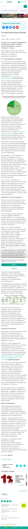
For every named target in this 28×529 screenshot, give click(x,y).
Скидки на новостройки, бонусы (10, 10)
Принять (14, 264)
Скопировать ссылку (14, 39)
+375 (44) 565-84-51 (10, 505)
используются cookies (10, 261)
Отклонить (14, 268)
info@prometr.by (4, 515)
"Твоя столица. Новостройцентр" (10, 77)
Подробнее (21, 484)
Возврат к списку (7, 459)
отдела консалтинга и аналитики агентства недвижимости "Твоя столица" (11, 357)
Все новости (23, 491)
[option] (14, 480)
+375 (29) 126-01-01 (9, 511)
